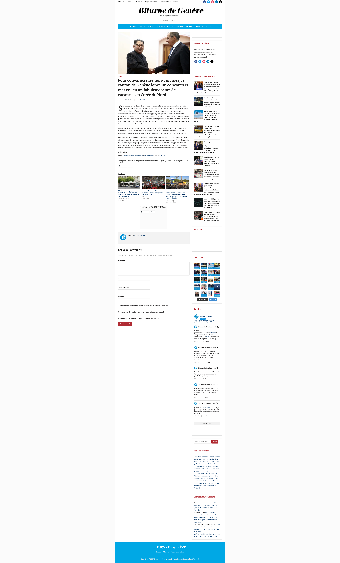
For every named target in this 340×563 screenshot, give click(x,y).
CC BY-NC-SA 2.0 (162, 155)
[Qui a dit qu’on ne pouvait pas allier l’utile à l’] (197, 273)
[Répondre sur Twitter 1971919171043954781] (195, 397)
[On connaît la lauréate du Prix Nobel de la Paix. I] (197, 266)
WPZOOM (195, 559)
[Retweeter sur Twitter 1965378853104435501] (199, 416)
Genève (133, 26)
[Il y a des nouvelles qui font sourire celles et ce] (217, 280)
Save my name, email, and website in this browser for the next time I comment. (144, 306)
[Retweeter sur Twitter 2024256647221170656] (199, 341)
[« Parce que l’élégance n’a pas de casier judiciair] (211, 287)
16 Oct (214, 347)
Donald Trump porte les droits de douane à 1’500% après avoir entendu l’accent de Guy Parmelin (211, 161)
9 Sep (214, 403)
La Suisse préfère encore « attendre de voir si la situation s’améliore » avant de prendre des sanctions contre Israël (212, 216)
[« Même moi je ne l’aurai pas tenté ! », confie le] (217, 294)
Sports (198, 26)
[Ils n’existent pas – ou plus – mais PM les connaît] (217, 273)
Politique (179, 26)
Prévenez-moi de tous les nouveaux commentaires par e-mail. (141, 312)
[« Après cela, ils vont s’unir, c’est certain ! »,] (217, 266)
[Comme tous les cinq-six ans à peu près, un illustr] (204, 294)
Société (189, 26)
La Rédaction (138, 2)
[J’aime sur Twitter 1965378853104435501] (202, 416)
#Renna (213, 333)
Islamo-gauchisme (164, 26)
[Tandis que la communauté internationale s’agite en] (204, 280)
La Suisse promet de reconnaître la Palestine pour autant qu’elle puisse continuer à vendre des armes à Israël (206, 476)
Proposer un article (151, 2)
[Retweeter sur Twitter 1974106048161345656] (199, 379)
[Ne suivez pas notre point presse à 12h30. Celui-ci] (211, 280)
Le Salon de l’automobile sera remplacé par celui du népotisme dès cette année (152, 192)
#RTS (208, 337)
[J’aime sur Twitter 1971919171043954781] (202, 397)
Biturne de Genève (205, 327)
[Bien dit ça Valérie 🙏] (211, 294)
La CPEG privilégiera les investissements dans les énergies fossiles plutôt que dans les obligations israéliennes (212, 203)
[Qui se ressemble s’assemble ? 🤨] (197, 294)
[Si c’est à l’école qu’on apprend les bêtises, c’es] (197, 287)
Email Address (123, 288)
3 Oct (214, 368)
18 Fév (214, 327)
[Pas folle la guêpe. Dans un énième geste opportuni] (211, 266)
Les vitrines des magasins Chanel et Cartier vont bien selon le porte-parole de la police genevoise (212, 102)
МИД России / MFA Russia (148, 155)
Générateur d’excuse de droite (168, 2)
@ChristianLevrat (209, 407)
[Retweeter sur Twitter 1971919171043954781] (199, 397)
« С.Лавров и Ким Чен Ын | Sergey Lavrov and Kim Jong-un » (132, 155)
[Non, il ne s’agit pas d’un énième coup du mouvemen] (197, 280)
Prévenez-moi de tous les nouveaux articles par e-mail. (138, 318)
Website (121, 297)
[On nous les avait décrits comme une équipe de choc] (204, 273)
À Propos (121, 2)
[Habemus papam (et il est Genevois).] (204, 287)
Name (120, 279)
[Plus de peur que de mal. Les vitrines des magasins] (204, 266)
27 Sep (214, 384)
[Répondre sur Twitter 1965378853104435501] (195, 416)
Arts (207, 26)
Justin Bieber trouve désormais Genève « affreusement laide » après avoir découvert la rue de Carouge (212, 175)
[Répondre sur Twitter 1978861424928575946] (195, 362)
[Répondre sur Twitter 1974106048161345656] (195, 379)
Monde (150, 26)
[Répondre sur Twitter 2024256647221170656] (195, 341)
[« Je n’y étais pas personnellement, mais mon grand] (211, 273)
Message (121, 260)
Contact (129, 2)
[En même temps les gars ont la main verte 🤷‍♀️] (217, 287)
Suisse (141, 26)
